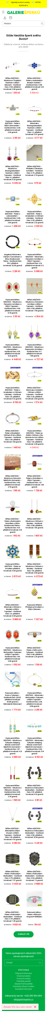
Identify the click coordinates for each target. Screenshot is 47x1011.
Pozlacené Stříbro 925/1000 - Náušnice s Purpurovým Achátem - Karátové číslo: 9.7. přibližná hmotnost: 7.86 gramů (34, 350)
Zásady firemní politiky (23, 984)
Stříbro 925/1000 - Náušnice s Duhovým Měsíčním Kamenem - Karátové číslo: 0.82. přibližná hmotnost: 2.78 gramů (13, 481)
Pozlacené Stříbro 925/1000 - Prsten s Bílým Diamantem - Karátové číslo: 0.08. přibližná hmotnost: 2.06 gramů (13, 126)
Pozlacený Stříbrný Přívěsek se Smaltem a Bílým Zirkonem (34, 607)
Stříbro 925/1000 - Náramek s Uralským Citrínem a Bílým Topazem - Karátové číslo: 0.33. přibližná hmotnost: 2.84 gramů (34, 393)
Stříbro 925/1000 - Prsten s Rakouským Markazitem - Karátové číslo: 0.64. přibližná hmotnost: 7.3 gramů (34, 876)
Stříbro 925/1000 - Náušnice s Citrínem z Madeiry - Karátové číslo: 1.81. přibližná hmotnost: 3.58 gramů (34, 568)
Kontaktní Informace (23, 989)
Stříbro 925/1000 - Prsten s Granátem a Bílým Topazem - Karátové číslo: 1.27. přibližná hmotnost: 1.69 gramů (34, 481)
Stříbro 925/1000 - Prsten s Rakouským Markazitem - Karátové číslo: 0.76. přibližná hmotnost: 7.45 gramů (13, 916)
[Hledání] (42, 23)
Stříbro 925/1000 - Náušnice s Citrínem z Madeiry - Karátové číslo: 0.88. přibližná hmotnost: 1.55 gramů (34, 523)
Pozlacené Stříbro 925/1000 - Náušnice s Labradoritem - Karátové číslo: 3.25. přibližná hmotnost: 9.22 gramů (13, 350)
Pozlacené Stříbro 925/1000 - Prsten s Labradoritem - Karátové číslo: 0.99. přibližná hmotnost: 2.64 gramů (13, 217)
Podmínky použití (24, 981)
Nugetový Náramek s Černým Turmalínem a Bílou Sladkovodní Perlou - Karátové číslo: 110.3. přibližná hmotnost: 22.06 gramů (12, 260)
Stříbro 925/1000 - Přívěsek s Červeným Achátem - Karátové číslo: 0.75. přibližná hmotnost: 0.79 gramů (34, 170)
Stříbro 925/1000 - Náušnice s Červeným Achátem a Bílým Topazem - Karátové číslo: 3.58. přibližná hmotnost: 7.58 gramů (34, 305)
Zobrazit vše (23, 934)
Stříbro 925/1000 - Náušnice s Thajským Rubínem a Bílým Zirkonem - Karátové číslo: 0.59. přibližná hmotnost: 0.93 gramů (13, 83)
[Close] (35, 1007)
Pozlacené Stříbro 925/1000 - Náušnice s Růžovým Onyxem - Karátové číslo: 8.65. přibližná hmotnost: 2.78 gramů (13, 791)
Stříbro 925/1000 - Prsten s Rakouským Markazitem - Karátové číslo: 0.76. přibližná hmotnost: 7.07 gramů (13, 876)
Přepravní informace (23, 973)
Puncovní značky (23, 978)
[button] (3, 12)
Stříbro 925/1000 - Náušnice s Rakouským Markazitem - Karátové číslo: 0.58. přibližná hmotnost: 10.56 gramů (34, 832)
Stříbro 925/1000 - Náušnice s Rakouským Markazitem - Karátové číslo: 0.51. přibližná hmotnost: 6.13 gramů (34, 790)
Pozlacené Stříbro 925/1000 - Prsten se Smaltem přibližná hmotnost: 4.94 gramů (13, 567)
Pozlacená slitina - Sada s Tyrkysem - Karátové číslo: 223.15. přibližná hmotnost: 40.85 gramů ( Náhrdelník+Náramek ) (13, 698)
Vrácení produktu (24, 976)
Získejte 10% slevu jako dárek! (17, 1007)
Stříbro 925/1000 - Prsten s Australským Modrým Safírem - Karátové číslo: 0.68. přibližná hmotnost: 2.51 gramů (34, 83)
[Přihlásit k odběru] (39, 963)
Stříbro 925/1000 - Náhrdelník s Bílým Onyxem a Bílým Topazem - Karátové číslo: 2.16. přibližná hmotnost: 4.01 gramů (12, 834)
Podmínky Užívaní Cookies (23, 986)
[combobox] (23, 24)
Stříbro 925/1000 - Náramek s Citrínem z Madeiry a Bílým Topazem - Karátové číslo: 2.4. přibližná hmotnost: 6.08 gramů (13, 610)
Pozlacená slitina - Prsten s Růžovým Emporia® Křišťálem (34, 914)
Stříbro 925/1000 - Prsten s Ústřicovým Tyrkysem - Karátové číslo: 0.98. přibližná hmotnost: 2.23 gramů (34, 652)
